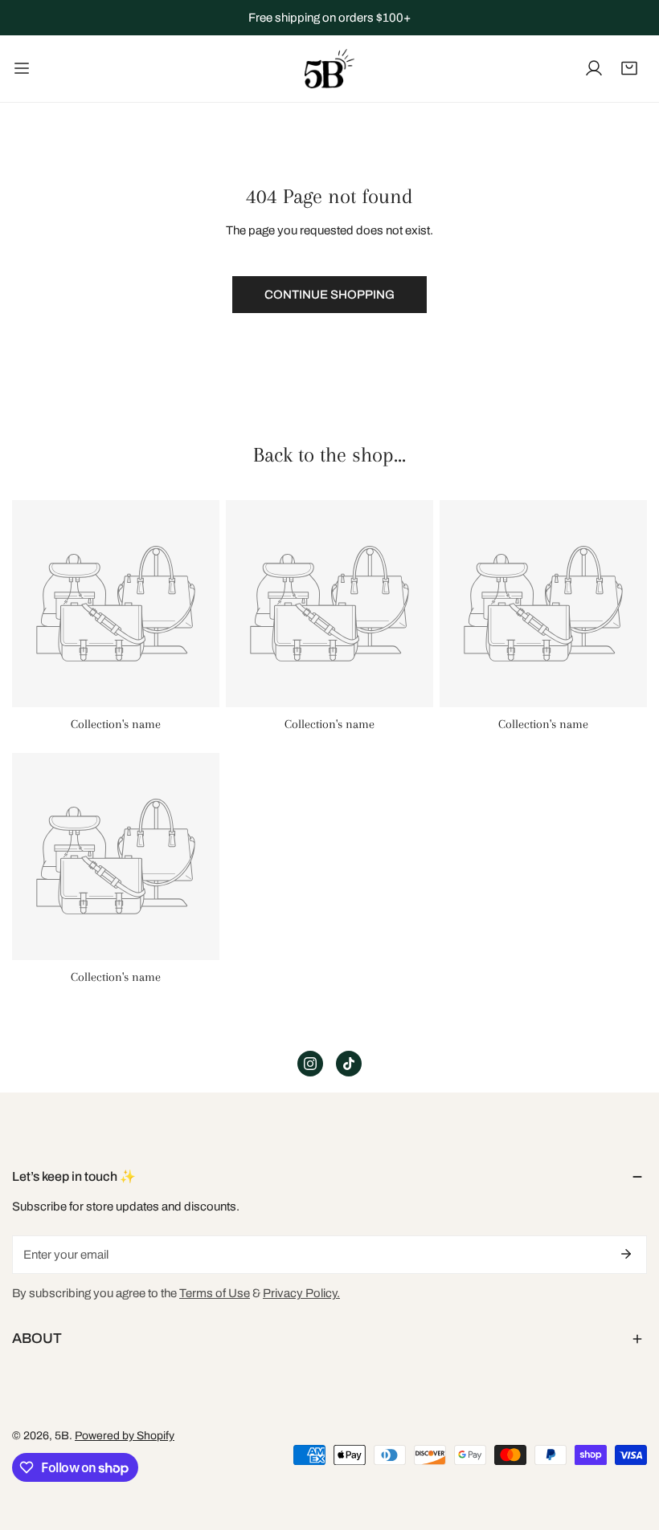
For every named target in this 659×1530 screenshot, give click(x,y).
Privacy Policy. (301, 1293)
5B (62, 1436)
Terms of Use (214, 1293)
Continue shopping (329, 294)
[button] (629, 68)
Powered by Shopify (124, 1436)
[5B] (329, 68)
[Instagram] (310, 1063)
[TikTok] (349, 1063)
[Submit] (626, 1253)
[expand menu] (21, 68)
